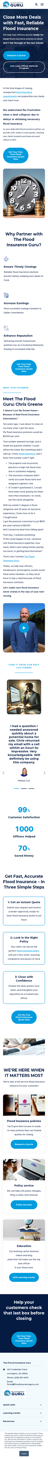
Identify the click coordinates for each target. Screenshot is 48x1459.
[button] (36, 4)
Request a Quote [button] (16, 55)
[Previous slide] (4, 773)
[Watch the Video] (24, 627)
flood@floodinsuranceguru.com (23, 1384)
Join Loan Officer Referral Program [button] (24, 67)
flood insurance (27, 453)
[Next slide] (44, 773)
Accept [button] (24, 1453)
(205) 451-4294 (21, 1377)
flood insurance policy (28, 950)
